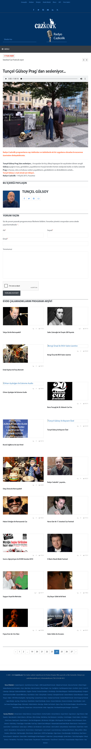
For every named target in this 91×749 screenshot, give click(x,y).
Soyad (50, 230)
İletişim (38, 2)
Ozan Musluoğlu (66, 733)
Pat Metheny (75, 733)
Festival (34, 691)
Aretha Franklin (46, 714)
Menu (6, 49)
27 (72, 652)
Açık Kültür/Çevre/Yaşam (32, 685)
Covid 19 (85, 688)
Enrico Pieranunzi (77, 720)
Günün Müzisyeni (78, 694)
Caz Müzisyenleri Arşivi (65, 688)
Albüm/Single (82, 685)
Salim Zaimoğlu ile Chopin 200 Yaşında (60, 332)
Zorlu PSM (75, 707)
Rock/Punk (15, 707)
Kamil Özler (80, 727)
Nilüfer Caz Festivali (49, 704)
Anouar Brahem (36, 714)
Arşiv (22, 688)
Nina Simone (29, 733)
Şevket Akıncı (67, 736)
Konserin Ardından (67, 701)
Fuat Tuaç (34, 723)
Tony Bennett (37, 739)
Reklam (31, 2)
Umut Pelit (62, 739)
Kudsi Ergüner (39, 730)
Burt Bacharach (52, 717)
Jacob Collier (6, 727)
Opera (57, 704)
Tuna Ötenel (54, 739)
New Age (40, 704)
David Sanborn (24, 720)
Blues (54, 2)
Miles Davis (13, 733)
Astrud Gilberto (56, 714)
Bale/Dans (27, 688)
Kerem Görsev (30, 730)
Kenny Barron (12, 730)
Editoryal (11, 691)
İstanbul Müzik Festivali (66, 698)
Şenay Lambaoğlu (58, 736)
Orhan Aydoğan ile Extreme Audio (15, 392)
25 (62, 652)
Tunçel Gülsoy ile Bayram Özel (57, 430)
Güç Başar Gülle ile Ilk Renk (56, 597)
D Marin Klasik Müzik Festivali (57, 559)
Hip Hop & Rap (30, 698)
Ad (4, 230)
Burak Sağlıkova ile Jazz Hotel (13, 445)
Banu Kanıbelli (13, 717)
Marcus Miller (79, 730)
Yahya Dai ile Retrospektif (12, 332)
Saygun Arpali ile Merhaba (12, 597)
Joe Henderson (38, 727)
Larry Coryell (47, 730)
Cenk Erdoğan (67, 717)
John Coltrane (46, 727)
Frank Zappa (20, 723)
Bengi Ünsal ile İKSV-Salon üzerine (59, 355)
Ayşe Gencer (72, 714)
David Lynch (15, 720)
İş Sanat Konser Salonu (41, 698)
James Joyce (23, 727)
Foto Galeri (66, 2)
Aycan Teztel (64, 714)
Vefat (44, 707)
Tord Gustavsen (46, 739)
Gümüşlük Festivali (58, 694)
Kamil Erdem (72, 727)
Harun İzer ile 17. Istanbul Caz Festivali (60, 522)
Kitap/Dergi (23, 701)
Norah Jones (37, 733)
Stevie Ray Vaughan (78, 736)
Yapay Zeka (50, 707)
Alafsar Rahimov (27, 714)
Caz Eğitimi (55, 688)
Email (5, 239)
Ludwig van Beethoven (68, 730)
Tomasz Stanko (28, 739)
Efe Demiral (45, 720)
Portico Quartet (7, 736)
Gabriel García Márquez (44, 723)
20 (37, 652)
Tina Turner (20, 739)
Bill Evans (29, 717)
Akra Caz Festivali (72, 685)
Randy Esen (16, 736)
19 (32, 652)
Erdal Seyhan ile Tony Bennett (13, 370)
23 (52, 652)
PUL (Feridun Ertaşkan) (70, 704)
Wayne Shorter (79, 739)
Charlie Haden (76, 717)
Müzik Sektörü (33, 704)
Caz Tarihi (75, 688)
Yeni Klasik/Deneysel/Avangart (62, 707)
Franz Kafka (28, 723)
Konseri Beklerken (56, 701)
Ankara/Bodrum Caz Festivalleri (11, 688)
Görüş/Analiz (42, 694)
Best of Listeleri (35, 688)
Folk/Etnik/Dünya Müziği (75, 691)
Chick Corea (8, 720)
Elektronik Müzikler (20, 691)
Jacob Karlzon (15, 727)
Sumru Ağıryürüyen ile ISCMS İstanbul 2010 (18, 559)
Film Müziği (52, 691)
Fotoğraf (85, 691)
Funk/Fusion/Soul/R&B (9, 694)
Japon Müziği (10, 701)
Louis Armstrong (56, 730)
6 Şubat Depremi (19, 685)
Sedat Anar (49, 736)
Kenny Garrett (21, 730)
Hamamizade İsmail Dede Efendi (60, 723)
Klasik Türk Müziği (40, 701)
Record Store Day (81, 704)
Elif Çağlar (52, 720)
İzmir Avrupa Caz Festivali (81, 698)
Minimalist (25, 704)
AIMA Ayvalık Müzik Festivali (47, 685)
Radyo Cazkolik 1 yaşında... (56, 482)
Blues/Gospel (44, 688)
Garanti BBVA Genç (21, 694)
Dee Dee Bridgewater (35, 720)
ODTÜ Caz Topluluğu (47, 733)
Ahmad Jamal (18, 714)
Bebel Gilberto (22, 717)
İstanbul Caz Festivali (53, 698)
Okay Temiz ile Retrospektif (12, 489)
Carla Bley (60, 717)
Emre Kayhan (67, 720)
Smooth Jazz (28, 707)
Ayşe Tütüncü (80, 714)
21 (42, 652)
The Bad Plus (12, 739)
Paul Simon (83, 733)
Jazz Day (17, 701)
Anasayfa (24, 2)
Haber (9, 698)
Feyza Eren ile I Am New (11, 634)
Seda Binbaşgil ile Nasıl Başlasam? (37, 736)
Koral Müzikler (77, 701)
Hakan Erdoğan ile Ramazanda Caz (15, 522)
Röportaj (22, 707)
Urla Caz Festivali (37, 707)
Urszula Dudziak (70, 739)
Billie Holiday (36, 717)
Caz (50, 688)
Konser (48, 701)
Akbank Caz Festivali (61, 685)
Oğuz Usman (57, 733)
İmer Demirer (82, 723)
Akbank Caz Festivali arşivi (13, 60)
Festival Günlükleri (42, 691)
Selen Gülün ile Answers (55, 634)
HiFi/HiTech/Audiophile (18, 698)
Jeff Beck (30, 727)
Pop (61, 704)
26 (67, 652)
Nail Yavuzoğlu (21, 733)
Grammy (50, 694)
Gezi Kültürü (31, 694)
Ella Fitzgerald (59, 720)
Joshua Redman (64, 727)
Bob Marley (44, 717)
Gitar (37, 694)
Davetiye (6, 691)
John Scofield (55, 727)
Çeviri (80, 688)
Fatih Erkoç (13, 723)
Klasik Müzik (47, 2)
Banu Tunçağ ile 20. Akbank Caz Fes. (59, 407)
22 (47, 652)
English (29, 691)
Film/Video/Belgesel (61, 691)
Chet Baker (84, 717)
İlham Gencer (73, 723)
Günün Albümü (68, 694)
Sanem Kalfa (23, 736)
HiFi (60, 2)
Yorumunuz (7, 249)
